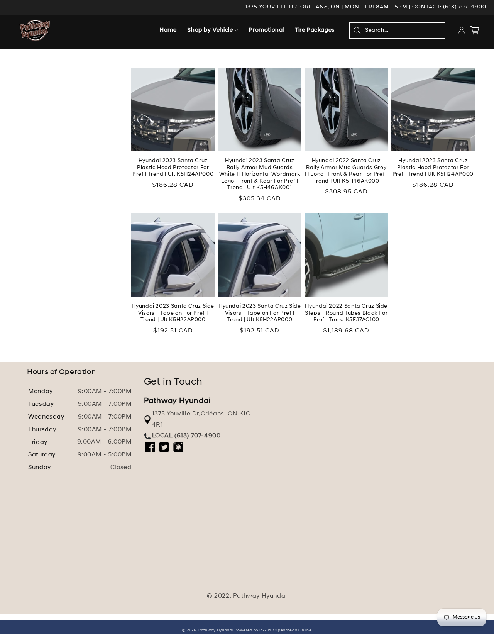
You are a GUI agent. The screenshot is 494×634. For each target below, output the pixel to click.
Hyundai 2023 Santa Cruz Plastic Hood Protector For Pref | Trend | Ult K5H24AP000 (172, 167)
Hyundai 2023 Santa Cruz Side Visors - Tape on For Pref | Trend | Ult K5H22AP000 (173, 313)
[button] (397, 30)
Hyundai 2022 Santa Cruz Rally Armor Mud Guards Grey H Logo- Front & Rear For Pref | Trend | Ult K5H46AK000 (346, 171)
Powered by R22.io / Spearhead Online (273, 630)
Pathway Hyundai (215, 630)
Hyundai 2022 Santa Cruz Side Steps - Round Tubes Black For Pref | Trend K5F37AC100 (346, 313)
